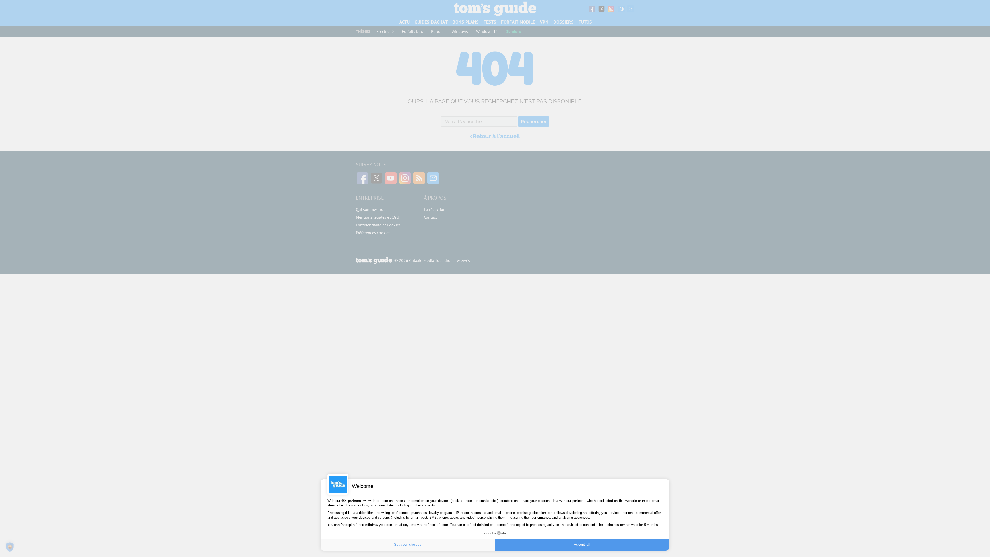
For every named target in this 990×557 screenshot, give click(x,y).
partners (354, 501)
